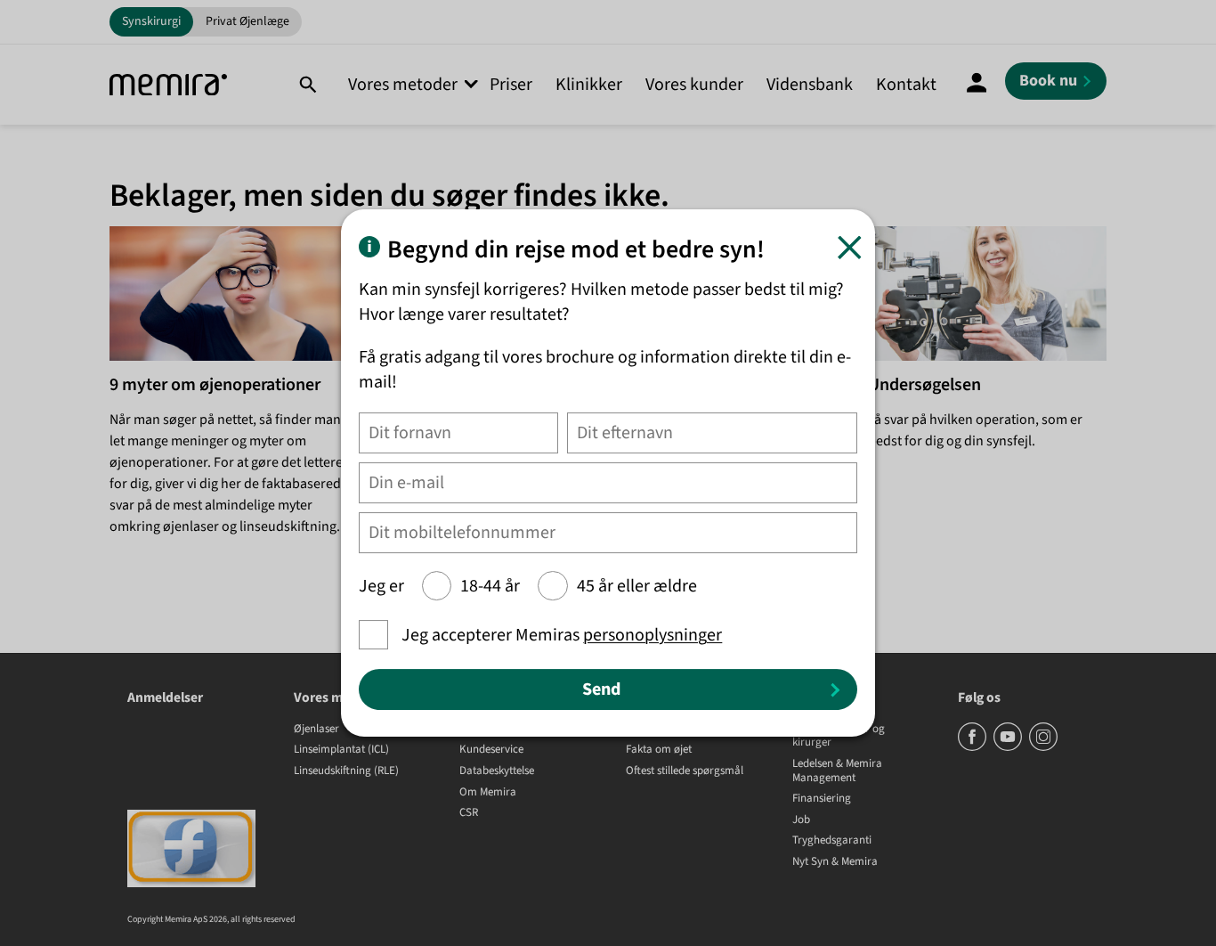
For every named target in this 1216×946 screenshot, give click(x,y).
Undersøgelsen (924, 384)
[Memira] (168, 85)
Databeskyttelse (496, 771)
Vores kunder (694, 84)
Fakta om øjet (659, 750)
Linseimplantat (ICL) (341, 750)
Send (601, 689)
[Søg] (307, 85)
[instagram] (1043, 747)
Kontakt (906, 84)
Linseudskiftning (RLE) (346, 771)
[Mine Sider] (976, 84)
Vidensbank (809, 84)
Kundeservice (491, 750)
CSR (468, 813)
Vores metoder (403, 84)
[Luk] (850, 247)
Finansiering (821, 799)
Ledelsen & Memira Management (837, 771)
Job (801, 820)
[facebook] (973, 747)
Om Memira (487, 793)
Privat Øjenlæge (247, 21)
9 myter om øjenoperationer (214, 384)
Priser (511, 84)
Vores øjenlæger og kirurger (838, 736)
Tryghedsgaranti (831, 841)
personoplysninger (652, 635)
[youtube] (1009, 747)
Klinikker (588, 84)
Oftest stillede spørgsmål (684, 771)
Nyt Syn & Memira (835, 862)
